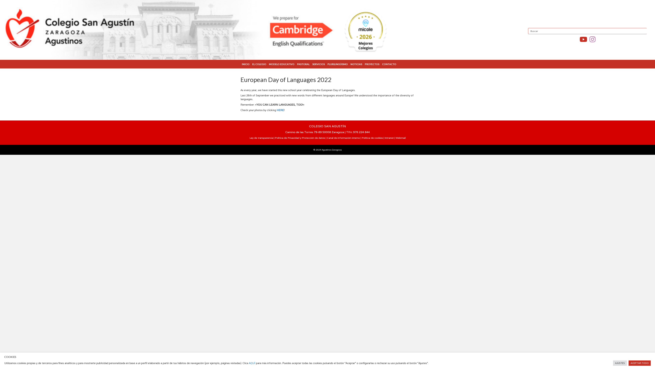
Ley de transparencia (261, 137)
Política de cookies (372, 137)
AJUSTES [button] (620, 363)
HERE (280, 110)
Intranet (389, 137)
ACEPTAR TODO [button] (640, 363)
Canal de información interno (343, 137)
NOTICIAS (356, 64)
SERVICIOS (318, 64)
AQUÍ (252, 363)
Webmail (401, 137)
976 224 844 (361, 132)
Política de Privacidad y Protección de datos (300, 137)
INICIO (246, 64)
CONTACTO (389, 64)
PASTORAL (303, 64)
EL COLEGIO (259, 64)
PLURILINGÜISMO (338, 64)
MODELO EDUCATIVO (281, 64)
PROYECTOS (372, 64)
